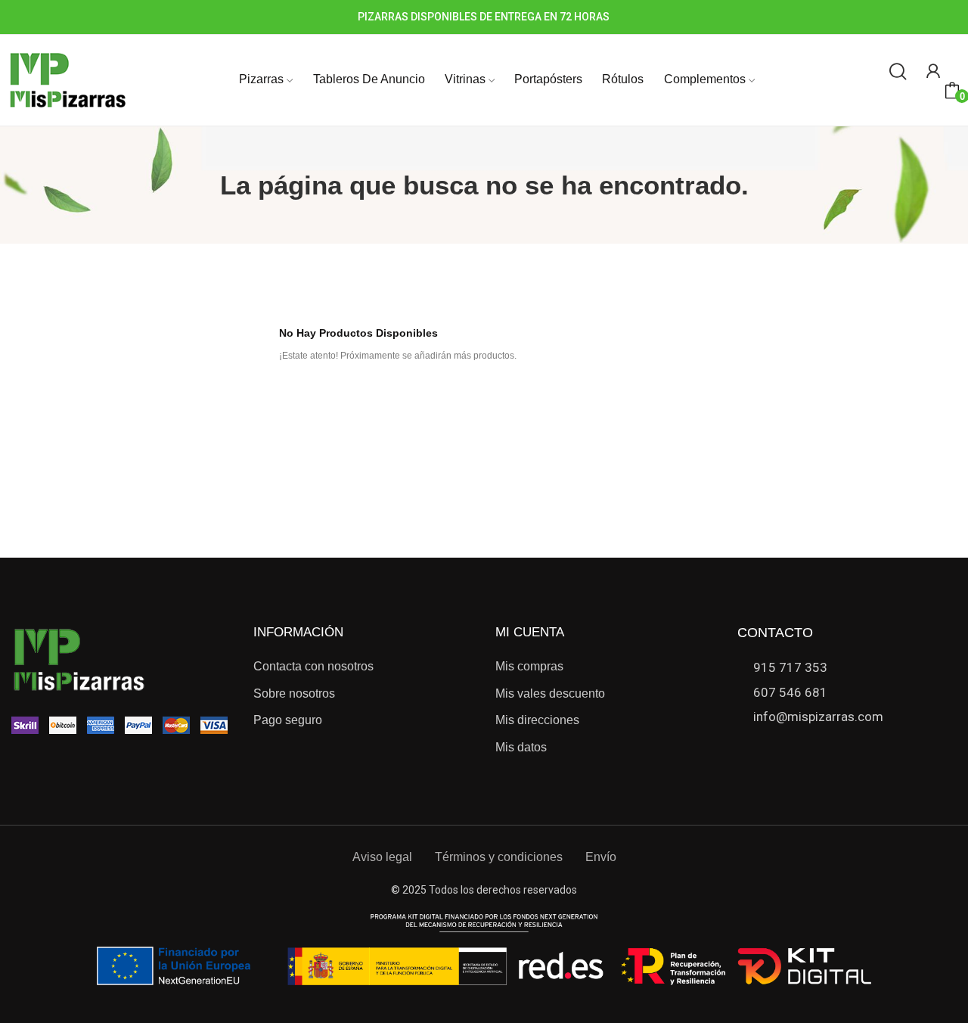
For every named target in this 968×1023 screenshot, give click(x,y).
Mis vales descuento (550, 693)
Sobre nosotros (294, 693)
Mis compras (529, 666)
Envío (600, 856)
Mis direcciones (537, 720)
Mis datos (521, 747)
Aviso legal (382, 856)
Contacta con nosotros (313, 666)
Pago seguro (287, 720)
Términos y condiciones (499, 856)
